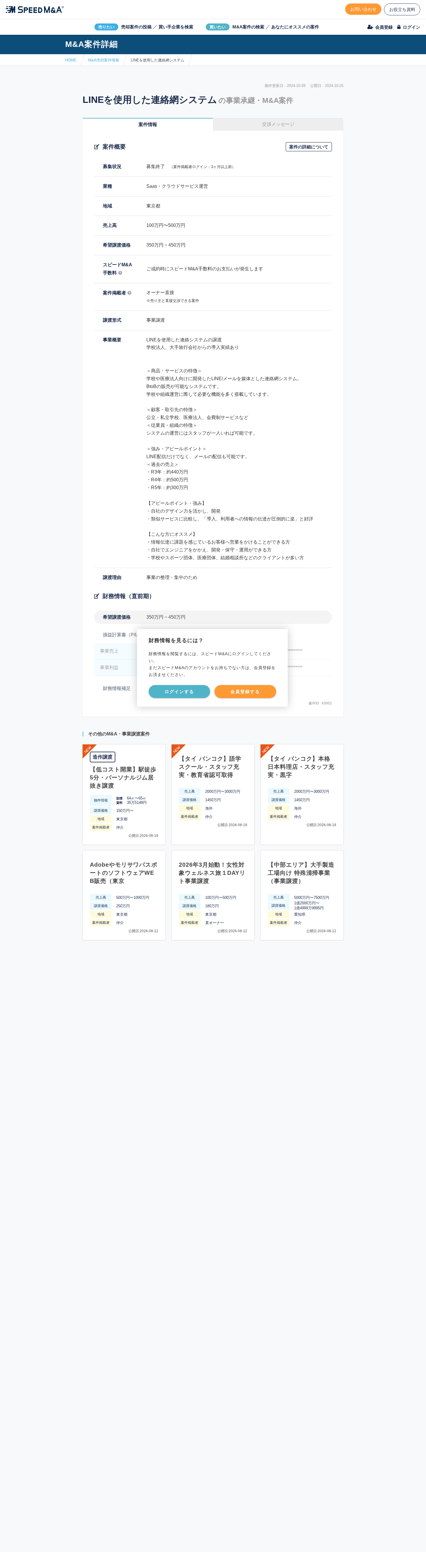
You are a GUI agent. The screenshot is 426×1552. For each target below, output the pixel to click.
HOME (71, 60)
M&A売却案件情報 (103, 60)
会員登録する (245, 691)
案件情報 (148, 124)
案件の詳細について (308, 146)
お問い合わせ (363, 9)
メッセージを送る (185, 1540)
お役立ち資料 (402, 9)
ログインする (179, 691)
